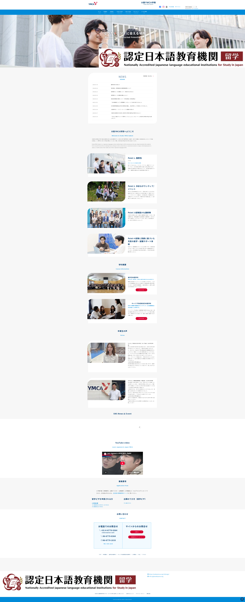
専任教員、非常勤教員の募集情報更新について (121, 88)
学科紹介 (112, 12)
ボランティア (136, 12)
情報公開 (148, 593)
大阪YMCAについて (130, 593)
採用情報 (172, 6)
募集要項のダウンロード (136, 537)
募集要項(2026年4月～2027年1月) (101, 505)
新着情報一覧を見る (147, 76)
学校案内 (105, 12)
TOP (100, 554)
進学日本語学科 (112, 554)
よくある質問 (144, 12)
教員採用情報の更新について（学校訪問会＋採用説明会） (123, 98)
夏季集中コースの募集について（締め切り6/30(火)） (122, 91)
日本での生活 (128, 12)
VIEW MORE (141, 290)
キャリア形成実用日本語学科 (124, 554)
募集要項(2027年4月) (98, 506)
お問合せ (138, 532)
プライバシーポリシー (140, 593)
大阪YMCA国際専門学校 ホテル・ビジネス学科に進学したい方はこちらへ (109, 593)
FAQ (139, 554)
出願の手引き (128, 503)
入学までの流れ (120, 12)
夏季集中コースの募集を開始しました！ (119, 95)
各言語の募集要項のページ (120, 493)
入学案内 (134, 554)
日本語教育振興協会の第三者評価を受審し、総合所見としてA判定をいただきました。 (129, 106)
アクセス (178, 6)
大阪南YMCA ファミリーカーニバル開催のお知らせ (122, 109)
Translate (195, 8)
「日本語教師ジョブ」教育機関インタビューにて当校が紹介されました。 (127, 102)
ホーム (99, 12)
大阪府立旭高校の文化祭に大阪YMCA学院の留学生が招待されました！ (126, 113)
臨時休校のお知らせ (115, 84)
